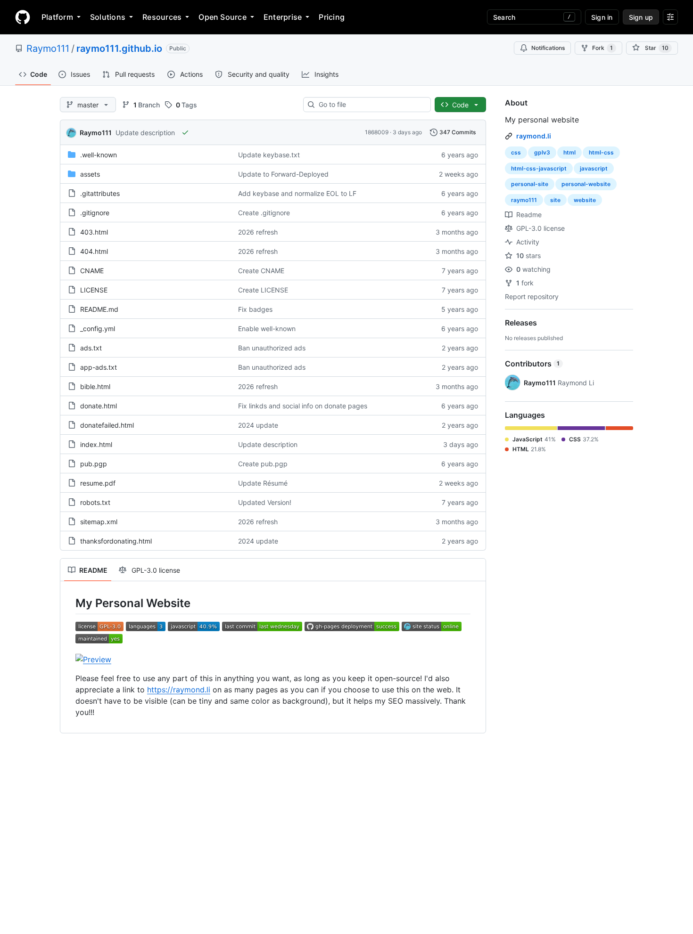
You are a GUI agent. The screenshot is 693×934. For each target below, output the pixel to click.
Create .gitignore (264, 213)
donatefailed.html (107, 425)
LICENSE (93, 290)
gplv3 (542, 152)
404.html (94, 251)
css (516, 152)
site (555, 199)
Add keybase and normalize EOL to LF (297, 193)
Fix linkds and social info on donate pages (302, 406)
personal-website (585, 183)
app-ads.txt (98, 367)
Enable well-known (267, 329)
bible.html (95, 386)
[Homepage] (22, 16)
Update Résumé (263, 483)
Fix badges (255, 309)
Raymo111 (47, 48)
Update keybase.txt (269, 155)
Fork (602, 47)
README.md (99, 309)
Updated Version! (264, 502)
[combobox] (371, 104)
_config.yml (97, 329)
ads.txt (91, 348)
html (569, 152)
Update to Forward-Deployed (283, 174)
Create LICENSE (263, 290)
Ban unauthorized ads (271, 348)
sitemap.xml (98, 522)
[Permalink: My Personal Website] (68, 602)
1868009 (376, 132)
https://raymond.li (178, 689)
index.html (96, 444)
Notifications (548, 47)
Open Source (222, 17)
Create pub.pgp (263, 464)
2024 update (258, 425)
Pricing (332, 17)
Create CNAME (261, 271)
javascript (594, 168)
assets (90, 174)
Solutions (107, 17)
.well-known (98, 155)
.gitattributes (100, 193)
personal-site (529, 183)
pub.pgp (93, 464)
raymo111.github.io (119, 48)
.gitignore (94, 213)
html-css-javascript (539, 168)
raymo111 (524, 199)
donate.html (98, 406)
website (585, 199)
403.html (94, 232)
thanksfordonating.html (116, 541)
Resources (162, 17)
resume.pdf (98, 483)
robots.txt (95, 502)
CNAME (92, 271)
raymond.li (533, 136)
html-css (601, 152)
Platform (57, 17)
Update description (145, 133)
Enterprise (283, 17)
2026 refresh (258, 232)
